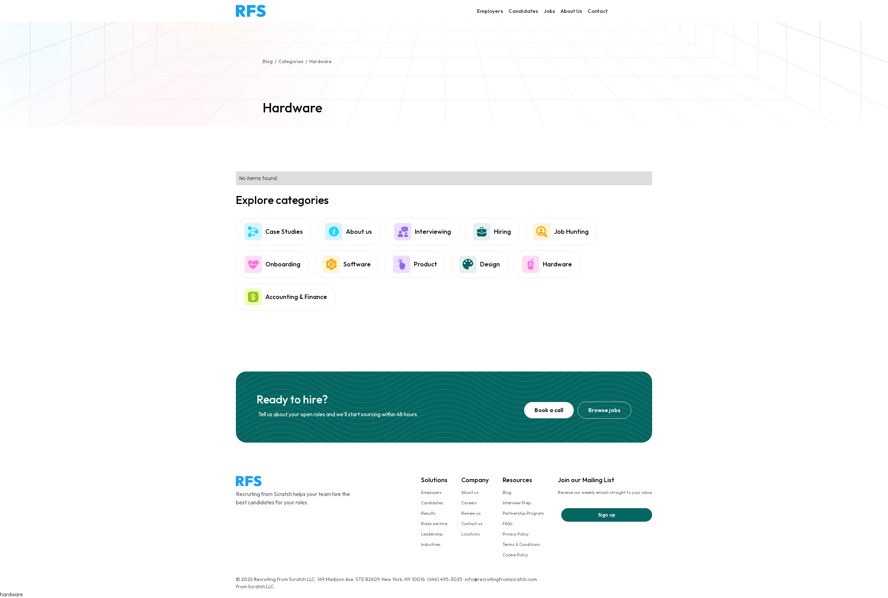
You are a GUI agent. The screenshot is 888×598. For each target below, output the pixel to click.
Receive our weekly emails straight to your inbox (605, 492)
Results (428, 513)
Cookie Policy (515, 554)
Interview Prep (517, 502)
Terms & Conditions (521, 544)
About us (470, 492)
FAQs (508, 523)
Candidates (523, 11)
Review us (471, 513)
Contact (598, 11)
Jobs (549, 11)
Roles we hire (434, 523)
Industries (431, 544)
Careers (469, 502)
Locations (470, 534)
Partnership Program (523, 513)
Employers (490, 11)
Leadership (432, 534)
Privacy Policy (516, 534)
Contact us (472, 523)
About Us (571, 11)
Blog (507, 492)
